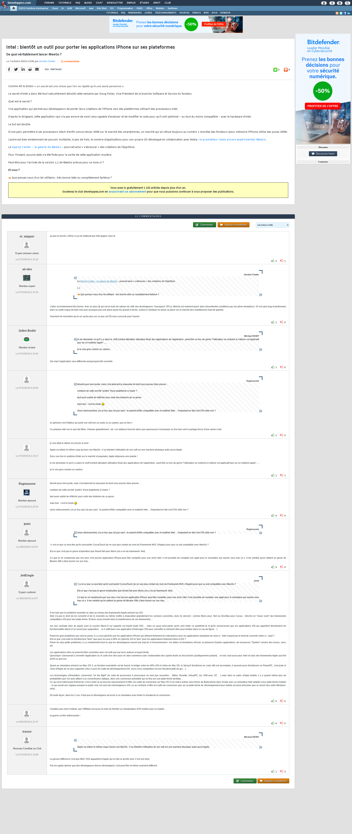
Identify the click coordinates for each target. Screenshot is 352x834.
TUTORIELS (112, 13)
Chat (99, 2)
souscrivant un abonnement (127, 192)
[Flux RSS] (337, 13)
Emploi (131, 2)
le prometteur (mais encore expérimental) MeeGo (232, 140)
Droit (156, 2)
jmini (27, 523)
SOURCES (184, 13)
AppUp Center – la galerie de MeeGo (36, 147)
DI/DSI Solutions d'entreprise (33, 8)
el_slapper (27, 236)
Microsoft (80, 8)
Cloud (55, 8)
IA (62, 8)
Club (167, 2)
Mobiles (160, 8)
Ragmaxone (27, 483)
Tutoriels (64, 2)
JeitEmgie (27, 575)
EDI (112, 8)
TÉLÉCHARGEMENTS (165, 13)
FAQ (77, 2)
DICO (214, 13)
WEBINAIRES (135, 13)
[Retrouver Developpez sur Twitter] (341, 13)
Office (149, 8)
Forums (49, 2)
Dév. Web (102, 8)
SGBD (140, 8)
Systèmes (172, 8)
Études (144, 2)
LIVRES (148, 13)
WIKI (206, 13)
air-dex (27, 269)
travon (27, 731)
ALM (69, 8)
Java (91, 8)
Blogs (88, 2)
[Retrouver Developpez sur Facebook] (344, 13)
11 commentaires (70, 61)
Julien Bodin (27, 330)
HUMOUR (225, 13)
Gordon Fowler (47, 61)
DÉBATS (196, 13)
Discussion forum (325, 153)
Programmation (125, 8)
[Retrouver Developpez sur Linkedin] (348, 13)
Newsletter (114, 2)
